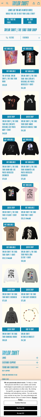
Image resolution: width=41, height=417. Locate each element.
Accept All (20, 413)
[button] (2, 3)
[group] (30, 57)
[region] (20, 398)
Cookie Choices (20, 403)
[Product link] (11, 67)
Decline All (20, 408)
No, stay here (30, 21)
